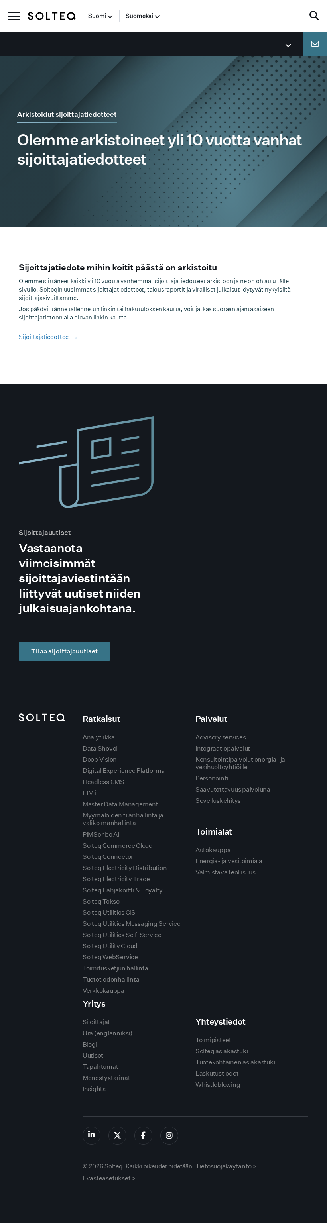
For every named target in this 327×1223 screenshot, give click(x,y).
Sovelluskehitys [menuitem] (218, 800)
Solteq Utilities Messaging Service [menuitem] (132, 923)
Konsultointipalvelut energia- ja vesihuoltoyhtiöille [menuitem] (240, 763)
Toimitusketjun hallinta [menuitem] (115, 968)
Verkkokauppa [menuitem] (103, 990)
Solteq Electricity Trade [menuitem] (116, 879)
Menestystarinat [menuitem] (106, 1078)
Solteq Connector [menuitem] (108, 856)
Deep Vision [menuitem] (100, 759)
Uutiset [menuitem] (93, 1055)
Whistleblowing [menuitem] (217, 1084)
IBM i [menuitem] (90, 793)
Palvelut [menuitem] (211, 719)
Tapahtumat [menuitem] (100, 1066)
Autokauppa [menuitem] (213, 850)
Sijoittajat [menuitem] (96, 1022)
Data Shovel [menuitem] (100, 748)
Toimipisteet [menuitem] (213, 1040)
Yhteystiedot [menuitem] (220, 1022)
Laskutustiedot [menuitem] (217, 1073)
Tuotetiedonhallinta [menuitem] (111, 979)
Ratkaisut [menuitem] (101, 719)
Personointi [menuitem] (211, 778)
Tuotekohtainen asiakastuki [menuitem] (235, 1062)
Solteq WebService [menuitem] (110, 957)
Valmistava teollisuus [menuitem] (225, 872)
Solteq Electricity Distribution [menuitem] (125, 868)
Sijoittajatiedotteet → (48, 337)
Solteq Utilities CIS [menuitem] (109, 912)
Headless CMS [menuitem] (103, 782)
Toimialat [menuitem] (213, 832)
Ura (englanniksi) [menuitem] (107, 1033)
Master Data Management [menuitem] (120, 804)
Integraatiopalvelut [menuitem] (222, 748)
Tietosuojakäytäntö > (226, 1166)
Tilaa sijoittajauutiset (64, 651)
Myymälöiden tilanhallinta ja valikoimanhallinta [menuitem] (123, 819)
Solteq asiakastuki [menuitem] (221, 1051)
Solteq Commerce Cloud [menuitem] (118, 845)
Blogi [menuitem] (90, 1044)
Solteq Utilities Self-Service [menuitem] (122, 935)
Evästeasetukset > (109, 1178)
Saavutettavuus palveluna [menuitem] (232, 789)
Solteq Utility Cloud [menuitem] (110, 946)
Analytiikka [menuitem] (99, 737)
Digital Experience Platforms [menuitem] (123, 770)
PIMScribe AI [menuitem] (101, 834)
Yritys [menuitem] (94, 1004)
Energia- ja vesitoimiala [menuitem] (228, 861)
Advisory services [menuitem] (220, 737)
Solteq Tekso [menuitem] (101, 901)
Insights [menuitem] (94, 1089)
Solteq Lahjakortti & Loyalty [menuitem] (123, 890)
